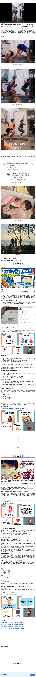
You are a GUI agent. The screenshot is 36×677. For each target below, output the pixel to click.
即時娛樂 (7, 23)
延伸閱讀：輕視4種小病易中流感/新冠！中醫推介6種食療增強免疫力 (13, 408)
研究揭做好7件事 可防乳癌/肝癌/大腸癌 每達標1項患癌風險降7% (12, 622)
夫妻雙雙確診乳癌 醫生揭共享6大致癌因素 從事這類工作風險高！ (12, 624)
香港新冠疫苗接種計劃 (5, 390)
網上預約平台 (5, 391)
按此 (16, 258)
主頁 (2, 23)
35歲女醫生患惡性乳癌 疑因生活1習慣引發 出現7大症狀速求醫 (12, 626)
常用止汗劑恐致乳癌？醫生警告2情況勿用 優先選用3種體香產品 (12, 628)
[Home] (4, 0)
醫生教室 (7, 267)
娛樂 (4, 23)
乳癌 (2, 562)
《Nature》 (9, 493)
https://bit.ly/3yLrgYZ (17, 260)
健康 (4, 267)
